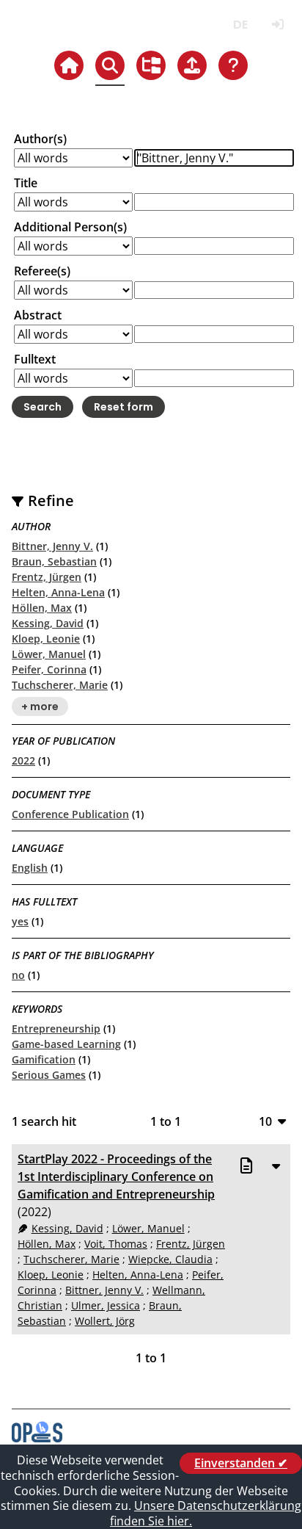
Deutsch (240, 24)
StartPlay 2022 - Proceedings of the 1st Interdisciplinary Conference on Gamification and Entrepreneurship (116, 1176)
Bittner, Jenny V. (52, 546)
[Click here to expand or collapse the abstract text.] (275, 1165)
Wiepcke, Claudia (170, 1259)
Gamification (44, 1059)
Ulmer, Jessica (105, 1305)
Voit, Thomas (115, 1244)
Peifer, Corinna (49, 669)
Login (277, 24)
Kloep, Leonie (46, 639)
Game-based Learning (66, 1044)
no (18, 975)
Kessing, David (48, 623)
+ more (40, 706)
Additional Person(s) (70, 227)
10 (265, 1121)
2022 (23, 760)
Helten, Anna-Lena (58, 592)
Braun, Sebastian (54, 561)
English (30, 868)
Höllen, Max (42, 608)
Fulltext (35, 359)
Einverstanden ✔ (240, 1463)
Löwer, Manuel (49, 654)
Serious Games (49, 1075)
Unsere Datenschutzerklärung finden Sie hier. (205, 1513)
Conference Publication (70, 814)
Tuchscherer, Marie (60, 685)
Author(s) (40, 139)
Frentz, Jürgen (46, 577)
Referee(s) (42, 271)
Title (25, 183)
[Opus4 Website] (37, 1438)
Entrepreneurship (56, 1028)
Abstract (38, 315)
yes (20, 921)
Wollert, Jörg (105, 1321)
